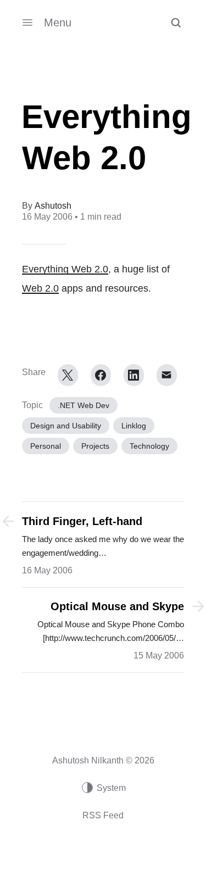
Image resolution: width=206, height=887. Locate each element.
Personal (45, 446)
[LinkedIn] (134, 375)
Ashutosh (53, 205)
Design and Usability (65, 425)
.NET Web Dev (83, 405)
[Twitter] (68, 375)
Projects (95, 446)
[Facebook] (101, 375)
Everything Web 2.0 (65, 269)
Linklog (133, 425)
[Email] (167, 375)
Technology (149, 446)
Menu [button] (57, 22)
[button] (175, 22)
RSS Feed (103, 815)
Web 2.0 (40, 288)
